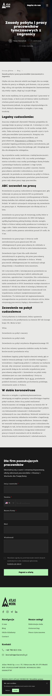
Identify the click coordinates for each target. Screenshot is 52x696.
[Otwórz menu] (47, 5)
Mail (6, 524)
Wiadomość (9, 537)
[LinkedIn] (16, 612)
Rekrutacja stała (35, 624)
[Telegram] (12, 612)
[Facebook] (3, 612)
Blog (4, 628)
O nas (4, 624)
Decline (7, 690)
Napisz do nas (34, 5)
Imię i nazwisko (11, 484)
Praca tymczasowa (36, 632)
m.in (32, 378)
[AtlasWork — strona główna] (6, 5)
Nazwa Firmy (10, 511)
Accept (16, 690)
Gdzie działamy (8, 632)
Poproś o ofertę (26, 572)
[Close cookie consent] (47, 683)
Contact (5, 636)
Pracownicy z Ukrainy (25, 141)
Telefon (8, 497)
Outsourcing (33, 628)
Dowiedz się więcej (14, 564)
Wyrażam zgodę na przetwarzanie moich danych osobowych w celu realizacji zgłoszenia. (26, 561)
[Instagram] (7, 612)
